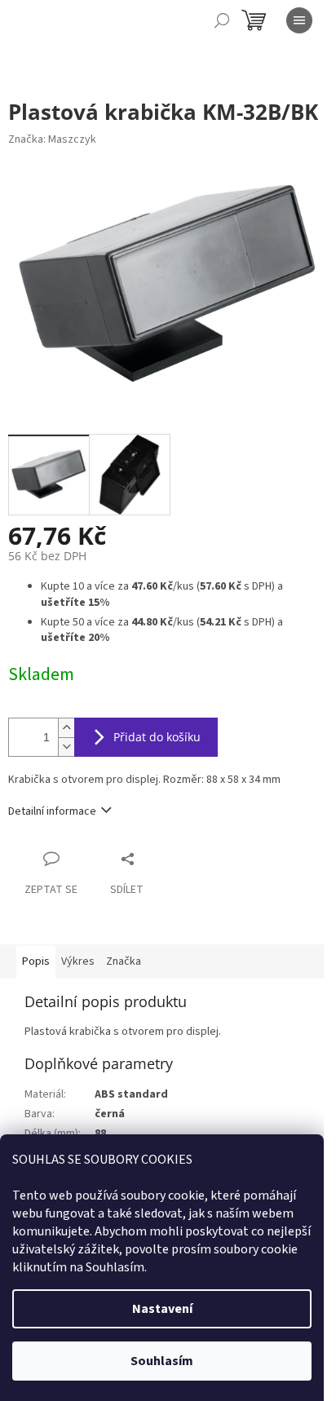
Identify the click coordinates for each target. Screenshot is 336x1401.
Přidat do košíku (157, 737)
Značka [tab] (123, 961)
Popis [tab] (36, 961)
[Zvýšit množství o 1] (66, 727)
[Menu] (299, 20)
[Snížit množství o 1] (66, 746)
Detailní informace (52, 811)
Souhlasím (161, 1361)
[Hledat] (222, 20)
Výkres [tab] (78, 961)
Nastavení (162, 1309)
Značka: (52, 139)
